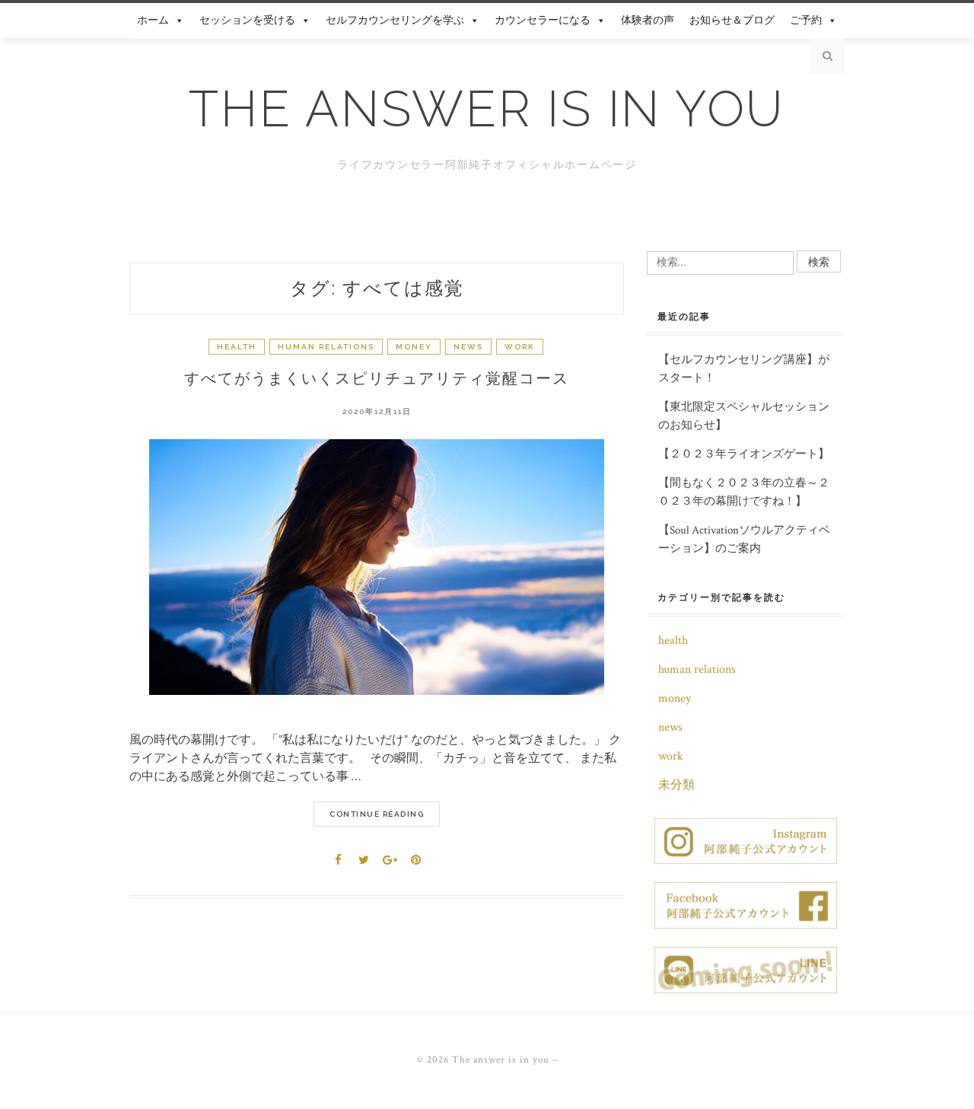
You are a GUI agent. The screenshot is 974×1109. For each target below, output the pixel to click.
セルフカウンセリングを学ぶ (395, 20)
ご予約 (806, 20)
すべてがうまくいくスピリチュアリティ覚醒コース (376, 378)
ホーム (153, 20)
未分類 (676, 785)
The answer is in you (487, 109)
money (414, 347)
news (468, 347)
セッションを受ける (247, 20)
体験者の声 (647, 20)
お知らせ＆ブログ (732, 20)
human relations (326, 347)
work (520, 347)
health (236, 347)
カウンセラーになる (542, 20)
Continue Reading (376, 814)
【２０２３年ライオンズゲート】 (743, 454)
